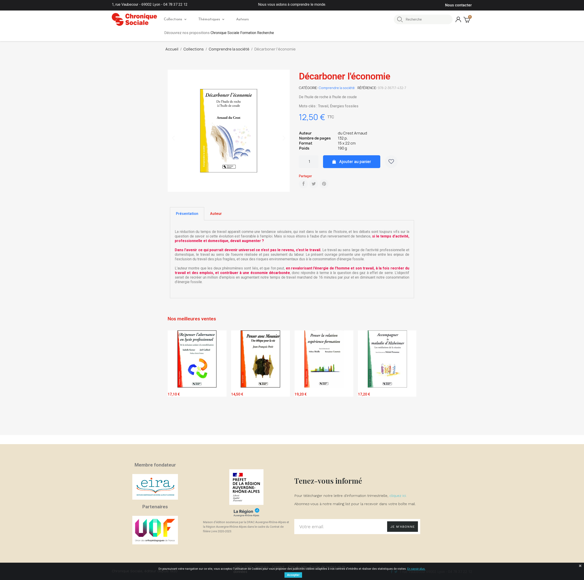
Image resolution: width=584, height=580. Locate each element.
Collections (173, 19)
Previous (174, 382)
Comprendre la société (337, 88)
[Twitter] (313, 183)
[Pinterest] (323, 183)
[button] (173, 138)
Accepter (293, 575)
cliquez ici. (398, 495)
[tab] (187, 213)
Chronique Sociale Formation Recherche (242, 33)
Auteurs (242, 19)
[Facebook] (303, 183)
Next (409, 382)
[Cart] (467, 19)
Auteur (216, 213)
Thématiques (209, 19)
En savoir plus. (416, 568)
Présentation (187, 213)
